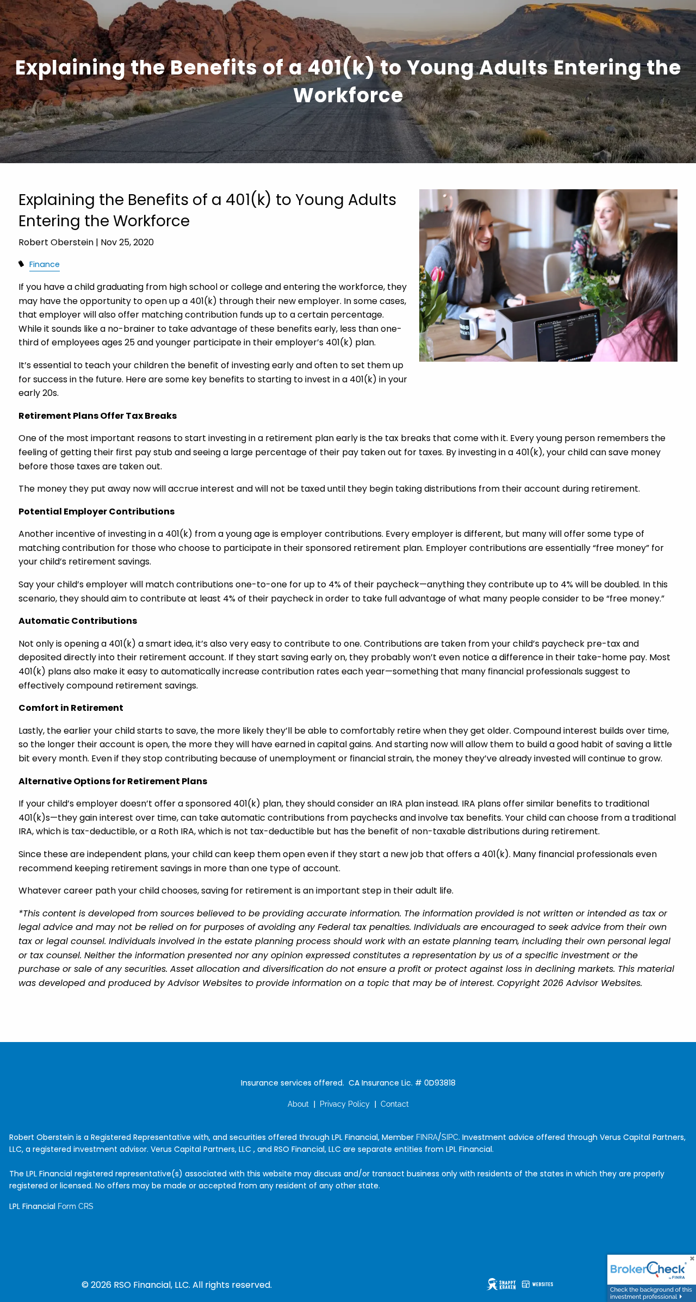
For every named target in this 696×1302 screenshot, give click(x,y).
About (298, 1104)
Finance (44, 264)
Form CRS (76, 1206)
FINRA (427, 1137)
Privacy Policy (345, 1104)
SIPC (450, 1137)
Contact (395, 1104)
